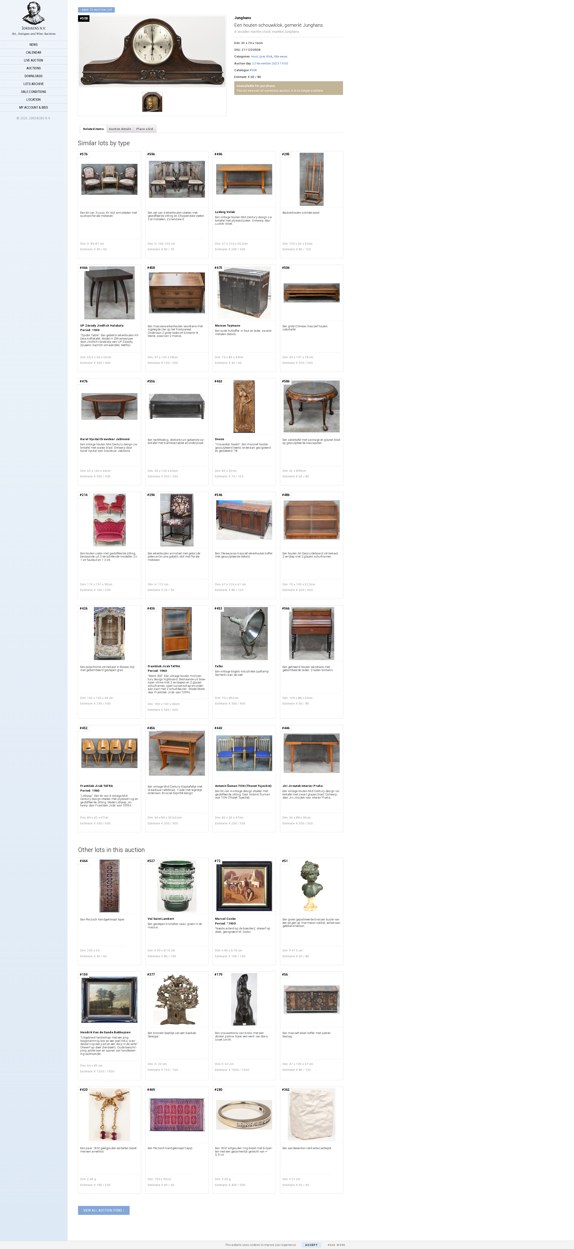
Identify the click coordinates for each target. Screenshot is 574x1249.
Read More (336, 1245)
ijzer (262, 56)
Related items (93, 129)
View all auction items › (103, 1210)
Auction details (120, 129)
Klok (269, 56)
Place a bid (144, 129)
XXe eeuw (280, 56)
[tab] (93, 129)
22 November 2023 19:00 (270, 63)
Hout (254, 56)
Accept (311, 1245)
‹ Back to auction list (96, 9)
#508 (253, 70)
